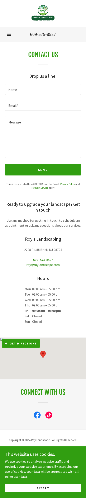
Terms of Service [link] (39, 187)
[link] (43, 13)
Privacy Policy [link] (67, 183)
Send (43, 170)
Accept (43, 488)
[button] (9, 34)
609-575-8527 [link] (43, 34)
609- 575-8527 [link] (43, 260)
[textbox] (43, 89)
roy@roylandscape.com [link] (43, 265)
